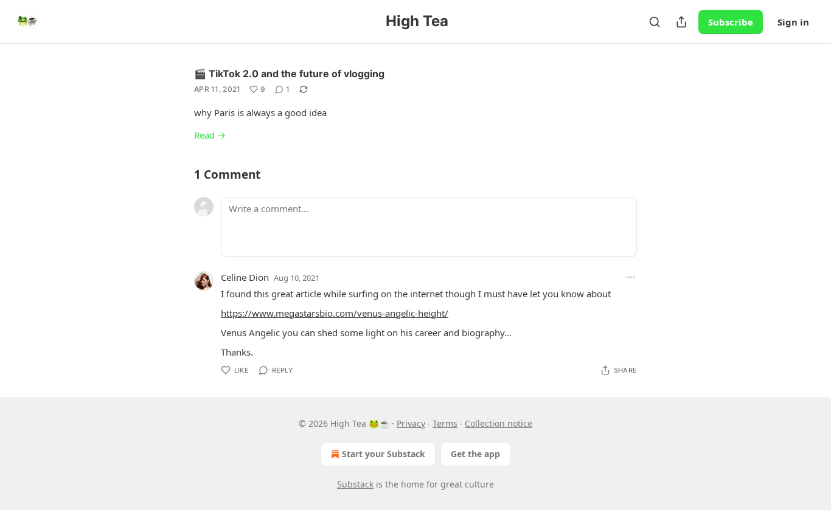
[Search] (654, 22)
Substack (355, 484)
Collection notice (498, 423)
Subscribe (730, 22)
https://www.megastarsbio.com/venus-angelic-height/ (334, 313)
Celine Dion (245, 277)
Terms (445, 423)
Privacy (411, 423)
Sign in (793, 22)
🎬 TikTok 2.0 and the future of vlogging (289, 73)
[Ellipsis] (631, 277)
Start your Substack (383, 454)
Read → (210, 135)
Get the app (475, 454)
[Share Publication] (681, 22)
